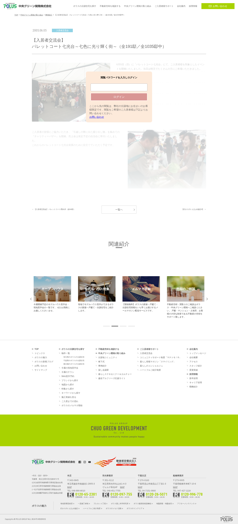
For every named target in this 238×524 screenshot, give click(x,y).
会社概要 (193, 357)
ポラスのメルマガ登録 (72, 405)
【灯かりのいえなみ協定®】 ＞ (194, 209)
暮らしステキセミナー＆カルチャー (115, 374)
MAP (69, 487)
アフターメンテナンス (186, 504)
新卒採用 (193, 378)
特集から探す (68, 389)
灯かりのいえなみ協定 (69, 508)
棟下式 (101, 361)
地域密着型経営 (66, 504)
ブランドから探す (70, 380)
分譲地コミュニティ (107, 357)
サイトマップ (40, 370)
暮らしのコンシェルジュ (151, 366)
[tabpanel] (52, 294)
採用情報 (193, 374)
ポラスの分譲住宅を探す (73, 349)
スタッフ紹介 (195, 366)
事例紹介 (102, 366)
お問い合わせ (220, 6)
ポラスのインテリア (134, 508)
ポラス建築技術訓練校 (142, 504)
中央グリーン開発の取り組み (111, 353)
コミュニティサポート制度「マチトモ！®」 (160, 357)
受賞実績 (193, 370)
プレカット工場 (100, 504)
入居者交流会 (146, 353)
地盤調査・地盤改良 (164, 504)
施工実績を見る (69, 397)
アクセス (193, 361)
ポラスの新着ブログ (43, 361)
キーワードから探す (71, 393)
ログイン (119, 96)
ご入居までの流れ (70, 401)
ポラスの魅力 (40, 357)
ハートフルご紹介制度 (150, 370)
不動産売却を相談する (108, 349)
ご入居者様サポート (149, 349)
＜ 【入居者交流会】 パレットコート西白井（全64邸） (53, 209)
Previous (31, 299)
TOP (36, 349)
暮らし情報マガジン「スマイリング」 (157, 361)
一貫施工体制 (83, 504)
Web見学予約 (68, 376)
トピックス (39, 353)
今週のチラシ (68, 372)
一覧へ (119, 209)
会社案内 (193, 349)
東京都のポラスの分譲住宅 (73, 364)
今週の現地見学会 (70, 368)
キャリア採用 (195, 382)
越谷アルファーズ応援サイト (111, 378)
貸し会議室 (103, 370)
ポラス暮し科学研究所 (119, 504)
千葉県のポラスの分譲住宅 (73, 360)
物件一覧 (66, 353)
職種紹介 (193, 386)
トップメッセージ (197, 353)
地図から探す (68, 384)
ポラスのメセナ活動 (113, 508)
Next (207, 299)
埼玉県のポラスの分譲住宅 (73, 357)
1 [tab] (119, 247)
